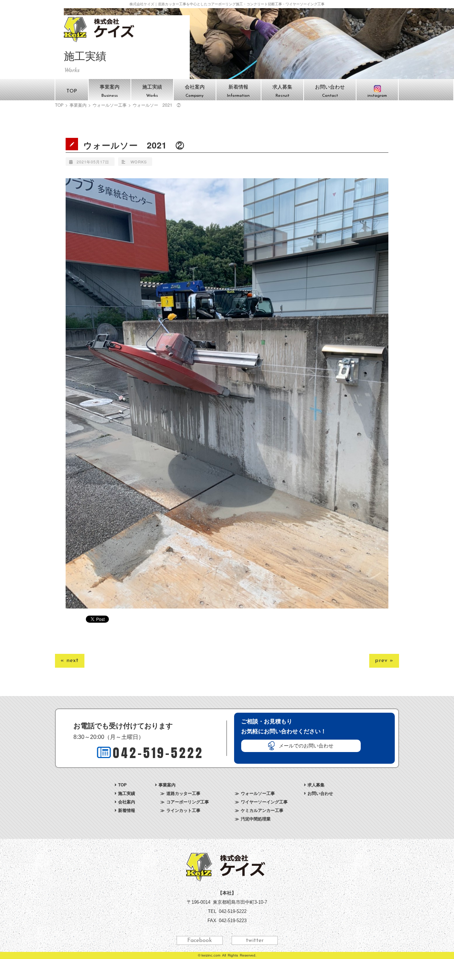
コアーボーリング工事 (187, 801)
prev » (384, 660)
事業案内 (78, 105)
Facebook (199, 940)
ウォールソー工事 (110, 105)
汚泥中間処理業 (256, 818)
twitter (255, 940)
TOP (59, 105)
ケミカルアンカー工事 (262, 810)
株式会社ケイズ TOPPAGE (100, 29)
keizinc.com (210, 955)
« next (70, 660)
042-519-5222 (158, 753)
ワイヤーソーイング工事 (264, 801)
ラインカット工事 (183, 810)
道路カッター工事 (183, 793)
